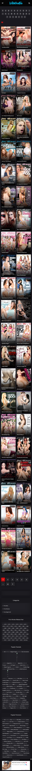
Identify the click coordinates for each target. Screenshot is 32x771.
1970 (5, 624)
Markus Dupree (7, 741)
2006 (19, 634)
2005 (15, 634)
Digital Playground (23, 684)
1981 (23, 626)
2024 (13, 640)
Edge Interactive (13, 704)
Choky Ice (23, 751)
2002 (3, 634)
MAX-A (22, 694)
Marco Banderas (18, 727)
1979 (15, 626)
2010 (9, 636)
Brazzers (11, 678)
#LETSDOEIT (19, 686)
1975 (25, 624)
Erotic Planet (13, 698)
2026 (21, 640)
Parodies (6, 605)
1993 (19, 630)
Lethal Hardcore (23, 669)
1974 (21, 624)
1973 (17, 624)
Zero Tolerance (12, 706)
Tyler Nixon (6, 751)
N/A (5, 651)
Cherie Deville (20, 743)
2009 (5, 636)
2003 (7, 634)
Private (4, 665)
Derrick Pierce (20, 731)
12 (7, 584)
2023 (9, 640)
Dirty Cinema (23, 708)
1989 (3, 630)
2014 (25, 636)
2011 (13, 636)
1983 (5, 628)
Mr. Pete (12, 721)
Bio (11, 719)
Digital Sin (9, 663)
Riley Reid (26, 745)
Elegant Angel (13, 651)
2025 (17, 640)
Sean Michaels (20, 755)
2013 (21, 636)
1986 (17, 628)
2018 (15, 638)
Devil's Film (15, 680)
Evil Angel (13, 665)
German (25, 640)
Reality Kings (26, 667)
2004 (11, 634)
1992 (15, 630)
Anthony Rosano (24, 735)
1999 (17, 632)
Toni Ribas (24, 739)
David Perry (6, 727)
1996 (5, 632)
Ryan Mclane (26, 753)
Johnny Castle (16, 745)
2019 (19, 638)
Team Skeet (15, 700)
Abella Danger (5, 745)
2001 (25, 632)
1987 (21, 628)
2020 (23, 638)
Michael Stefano (10, 747)
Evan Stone (13, 735)
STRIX (17, 696)
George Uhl (19, 737)
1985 (13, 628)
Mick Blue (19, 719)
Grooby (4, 708)
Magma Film (13, 708)
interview (17, 741)
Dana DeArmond (15, 753)
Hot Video (22, 706)
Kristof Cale (14, 749)
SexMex (14, 694)
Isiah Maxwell (5, 733)
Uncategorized (7, 612)
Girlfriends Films (11, 669)
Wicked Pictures (16, 682)
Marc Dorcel (17, 690)
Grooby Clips (19, 692)
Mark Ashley (10, 731)
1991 (11, 630)
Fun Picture (9, 692)
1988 (25, 628)
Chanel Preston (6, 757)
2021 (27, 638)
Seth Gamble (26, 729)
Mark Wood (12, 725)
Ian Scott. (26, 741)
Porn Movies (7, 609)
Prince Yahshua (14, 739)
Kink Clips (20, 678)
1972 (13, 624)
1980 (19, 626)
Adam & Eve (22, 665)
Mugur (14, 751)
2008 (27, 634)
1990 (7, 630)
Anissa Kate (23, 749)
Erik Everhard (5, 723)
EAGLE (17, 667)
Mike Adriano (21, 747)
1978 (11, 626)
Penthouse (12, 688)
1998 (13, 632)
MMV (14, 684)
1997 (9, 632)
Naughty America (6, 690)
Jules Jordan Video (6, 696)
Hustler (21, 688)
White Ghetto (10, 686)
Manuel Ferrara (16, 723)
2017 (11, 638)
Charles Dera (9, 755)
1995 (27, 630)
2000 (21, 632)
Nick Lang (4, 749)
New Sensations (25, 651)
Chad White (5, 753)
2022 (5, 640)
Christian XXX (9, 743)
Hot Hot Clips (15, 702)
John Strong (22, 725)
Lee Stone (9, 737)
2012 (17, 636)
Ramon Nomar (21, 721)
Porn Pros (26, 690)
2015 (3, 638)
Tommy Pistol (16, 733)
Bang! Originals (7, 667)
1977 (7, 626)
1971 (9, 624)
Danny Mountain (14, 729)
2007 (23, 634)
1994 (23, 630)
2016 (7, 638)
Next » (12, 584)
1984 (9, 628)
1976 (3, 626)
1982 (27, 626)
